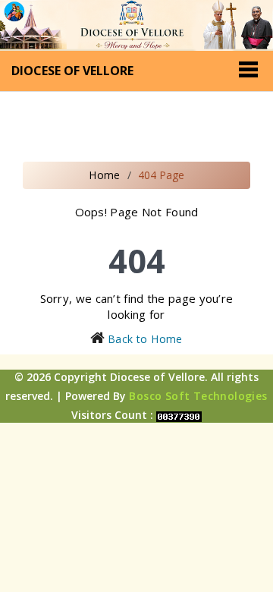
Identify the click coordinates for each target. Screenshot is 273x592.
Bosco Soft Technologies (198, 396)
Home (105, 175)
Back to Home (145, 339)
